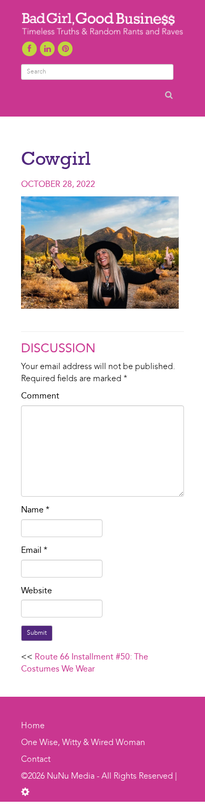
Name (35, 510)
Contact (35, 760)
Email (34, 551)
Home (33, 726)
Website (36, 591)
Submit (37, 633)
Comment (40, 396)
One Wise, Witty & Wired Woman (83, 743)
